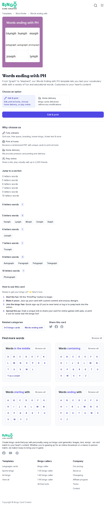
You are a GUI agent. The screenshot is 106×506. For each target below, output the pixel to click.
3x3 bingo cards (12, 327)
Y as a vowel (13, 376)
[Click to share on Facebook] (56, 326)
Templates (7, 13)
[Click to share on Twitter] (50, 326)
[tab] (18, 101)
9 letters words (10, 191)
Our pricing (78, 466)
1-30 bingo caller (45, 471)
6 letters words (10, 184)
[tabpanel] (53, 138)
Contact (76, 488)
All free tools (43, 484)
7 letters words (10, 188)
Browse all (97, 338)
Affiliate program (80, 479)
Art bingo (6, 475)
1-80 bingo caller (45, 475)
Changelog (78, 475)
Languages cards (10, 466)
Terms (76, 484)
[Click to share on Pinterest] (61, 326)
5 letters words (10, 180)
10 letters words (10, 195)
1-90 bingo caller (45, 479)
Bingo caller (43, 466)
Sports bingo (8, 471)
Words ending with (38, 13)
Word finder (21, 13)
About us (77, 471)
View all (5, 479)
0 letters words (10, 176)
